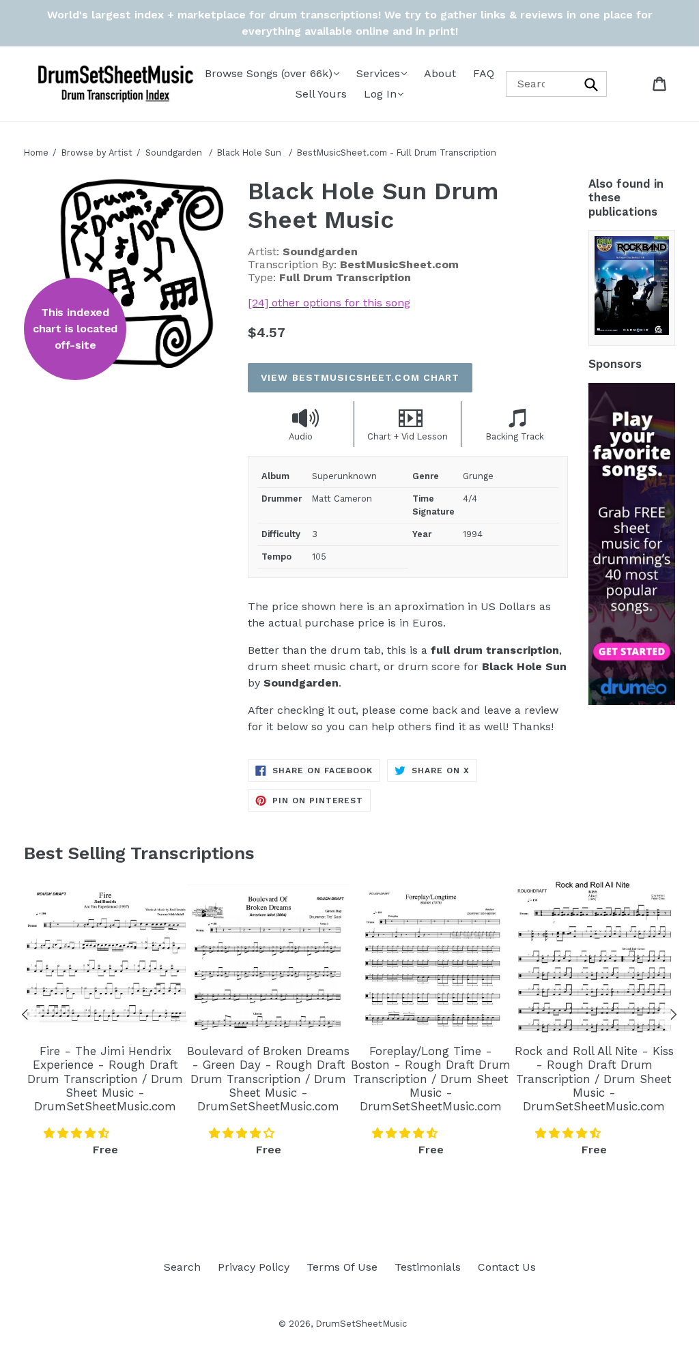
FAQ (483, 73)
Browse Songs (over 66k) (268, 73)
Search (182, 1266)
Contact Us (507, 1266)
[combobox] (557, 84)
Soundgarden (173, 152)
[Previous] (25, 1017)
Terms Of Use (341, 1266)
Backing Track (515, 436)
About (440, 73)
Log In (380, 93)
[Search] (592, 83)
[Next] (674, 1017)
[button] (78, 1133)
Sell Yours (321, 93)
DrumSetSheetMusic (361, 1323)
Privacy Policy (253, 1266)
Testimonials (428, 1266)
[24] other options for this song (329, 302)
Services (378, 73)
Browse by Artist (96, 152)
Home (36, 152)
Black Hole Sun (250, 152)
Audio (301, 436)
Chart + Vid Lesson (407, 436)
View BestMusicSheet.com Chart (360, 377)
